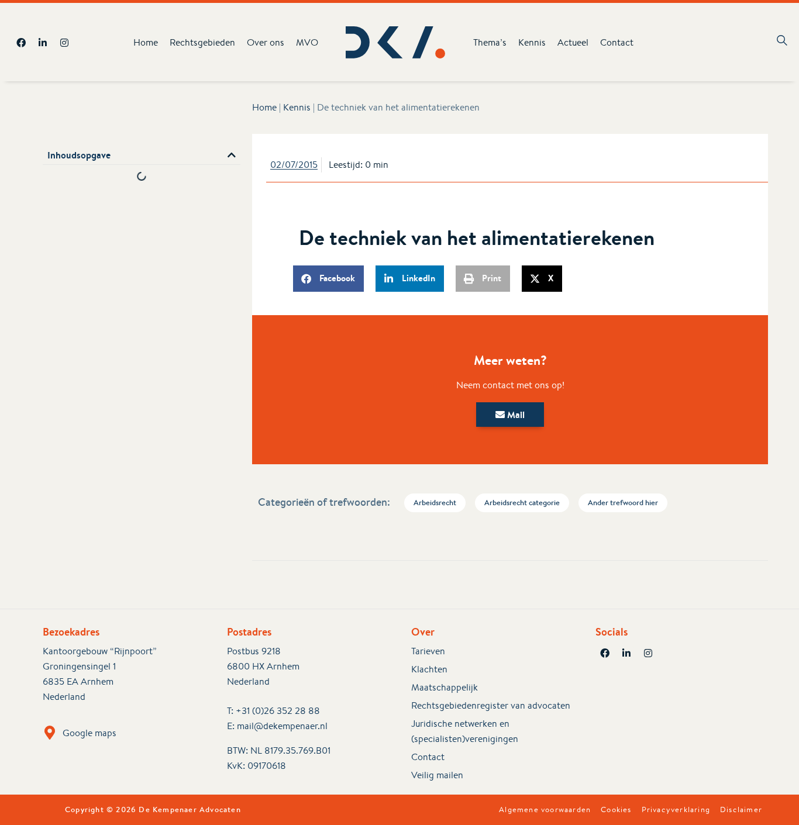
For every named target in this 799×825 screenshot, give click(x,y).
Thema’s (490, 42)
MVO (307, 42)
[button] (232, 155)
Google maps (89, 733)
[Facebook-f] (21, 42)
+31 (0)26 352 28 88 (278, 711)
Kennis (532, 42)
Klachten (429, 669)
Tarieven (428, 651)
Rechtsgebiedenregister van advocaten (490, 705)
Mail (515, 414)
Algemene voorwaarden (545, 809)
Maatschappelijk (444, 687)
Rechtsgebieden (202, 42)
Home (145, 42)
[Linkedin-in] (42, 42)
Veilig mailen (437, 775)
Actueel (572, 42)
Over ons (265, 42)
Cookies (616, 809)
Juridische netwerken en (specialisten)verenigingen (464, 731)
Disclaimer (741, 809)
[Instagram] (64, 42)
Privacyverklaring (676, 809)
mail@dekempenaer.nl (282, 726)
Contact (616, 42)
